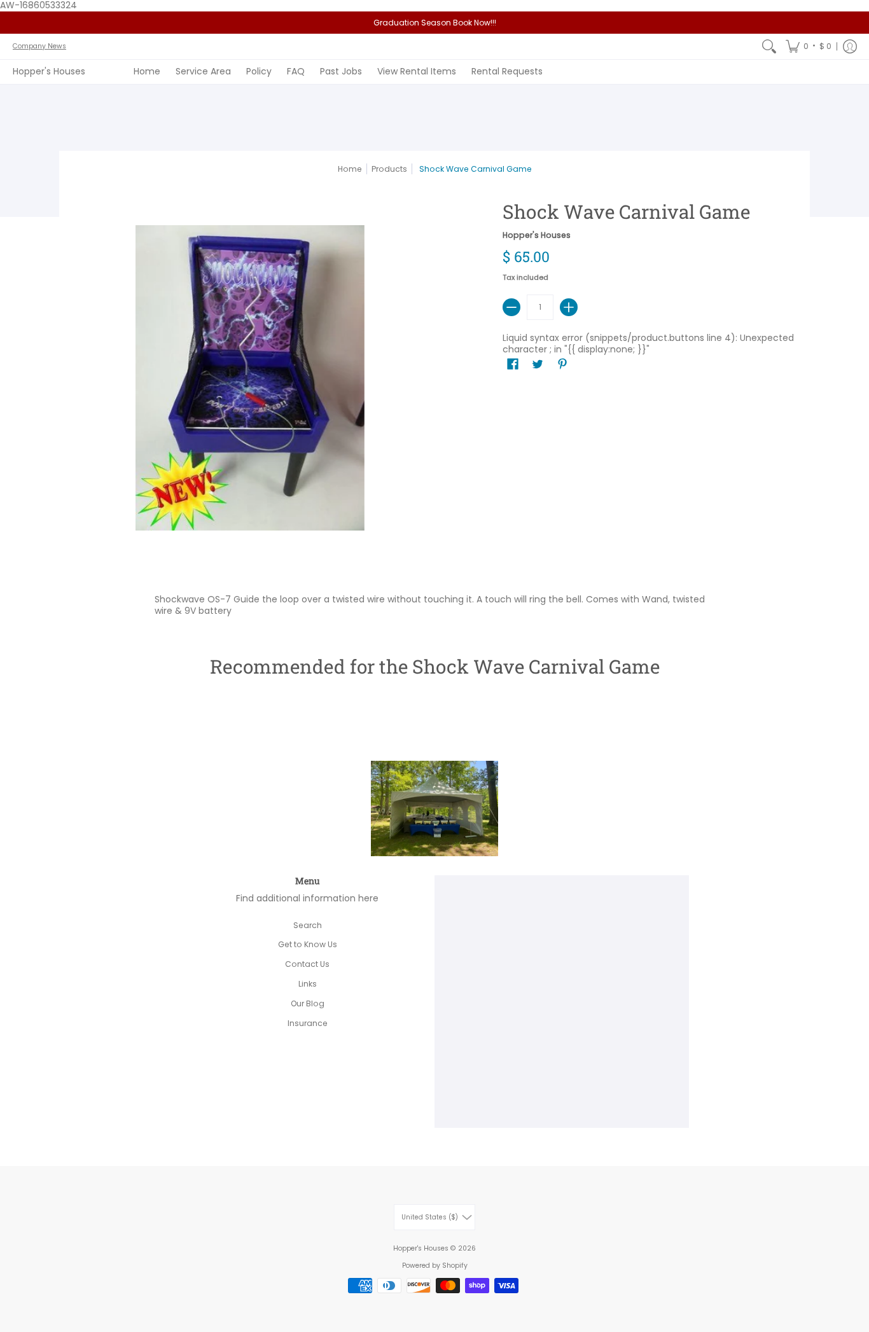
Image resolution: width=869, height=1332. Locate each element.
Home (350, 168)
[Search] (769, 46)
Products (389, 168)
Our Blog (307, 1003)
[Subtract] (511, 307)
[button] (808, 46)
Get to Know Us (307, 944)
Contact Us (307, 964)
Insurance (308, 1023)
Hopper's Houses (49, 71)
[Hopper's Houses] (434, 850)
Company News (39, 46)
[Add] (569, 307)
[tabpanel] (434, 602)
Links (307, 983)
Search (307, 925)
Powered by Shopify (435, 1265)
